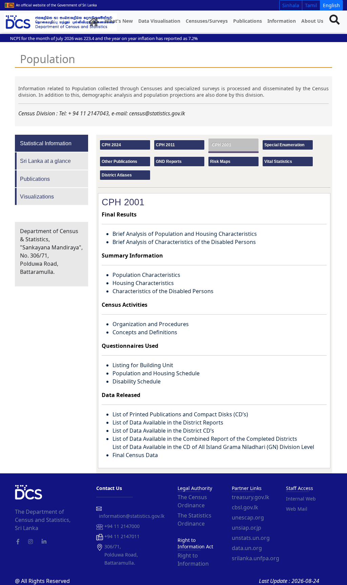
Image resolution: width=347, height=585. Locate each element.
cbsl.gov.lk (245, 507)
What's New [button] (119, 21)
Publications (247, 21)
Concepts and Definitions (145, 332)
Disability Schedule (137, 381)
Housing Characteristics (143, 283)
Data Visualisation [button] (159, 21)
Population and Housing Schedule (156, 373)
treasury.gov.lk (250, 497)
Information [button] (281, 21)
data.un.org (247, 548)
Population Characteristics (146, 275)
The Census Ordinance (192, 501)
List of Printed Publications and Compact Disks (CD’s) (180, 414)
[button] (94, 22)
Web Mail (296, 509)
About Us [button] (312, 21)
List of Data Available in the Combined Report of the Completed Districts (205, 438)
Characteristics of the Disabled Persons (163, 291)
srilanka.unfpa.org (255, 558)
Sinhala (290, 5)
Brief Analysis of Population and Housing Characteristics (185, 234)
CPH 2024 (111, 145)
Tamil (311, 5)
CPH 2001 (221, 145)
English (331, 5)
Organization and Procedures (151, 324)
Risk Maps (220, 161)
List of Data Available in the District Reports (168, 422)
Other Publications (119, 161)
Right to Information (193, 559)
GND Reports (169, 161)
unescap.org (248, 517)
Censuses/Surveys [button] (207, 21)
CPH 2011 (165, 145)
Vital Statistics (278, 161)
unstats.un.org (251, 538)
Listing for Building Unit (143, 365)
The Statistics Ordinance (194, 519)
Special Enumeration (284, 145)
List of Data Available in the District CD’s (163, 430)
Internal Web (301, 498)
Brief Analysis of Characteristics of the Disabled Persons (184, 242)
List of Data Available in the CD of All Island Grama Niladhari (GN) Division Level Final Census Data (213, 451)
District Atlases (117, 175)
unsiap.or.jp (246, 527)
